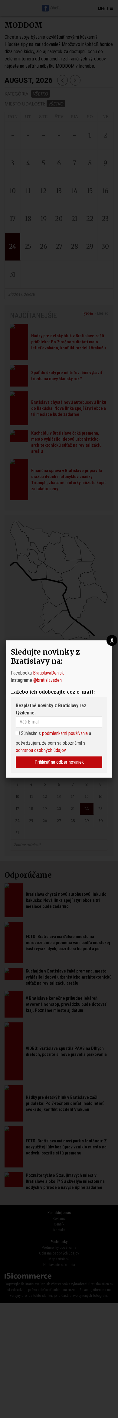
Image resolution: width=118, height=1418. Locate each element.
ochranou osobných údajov (41, 750)
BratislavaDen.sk (48, 673)
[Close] (112, 640)
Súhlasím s (30, 733)
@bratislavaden (47, 680)
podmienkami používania (65, 733)
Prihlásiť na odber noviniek (59, 762)
